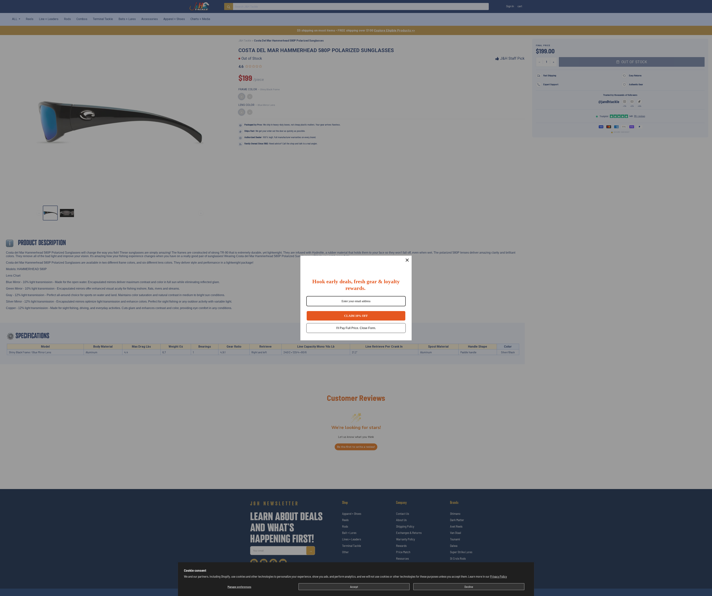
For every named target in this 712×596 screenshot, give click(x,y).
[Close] (407, 260)
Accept (354, 586)
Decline (468, 586)
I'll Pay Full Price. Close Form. (356, 328)
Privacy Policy (498, 576)
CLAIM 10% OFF (356, 315)
